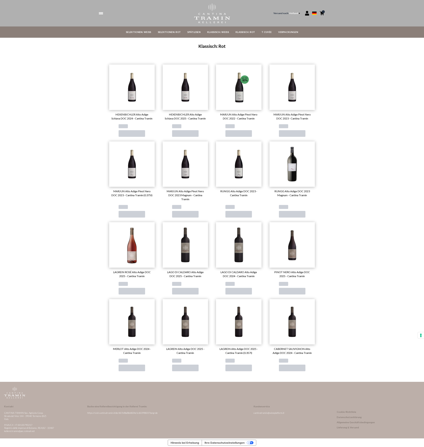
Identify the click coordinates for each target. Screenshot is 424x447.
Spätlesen (194, 32)
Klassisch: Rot (245, 32)
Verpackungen (288, 32)
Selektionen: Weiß (138, 32)
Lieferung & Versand (348, 427)
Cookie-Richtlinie (346, 411)
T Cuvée (267, 32)
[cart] (321, 13)
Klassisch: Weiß (218, 32)
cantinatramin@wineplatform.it (269, 412)
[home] (212, 13)
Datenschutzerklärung (349, 417)
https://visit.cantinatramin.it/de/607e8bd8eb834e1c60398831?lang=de (122, 412)
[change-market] (287, 13)
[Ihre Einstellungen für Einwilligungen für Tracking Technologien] (421, 335)
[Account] (307, 13)
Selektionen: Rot (169, 32)
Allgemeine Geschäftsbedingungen (356, 422)
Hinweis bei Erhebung (185, 442)
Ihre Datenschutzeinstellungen (225, 442)
